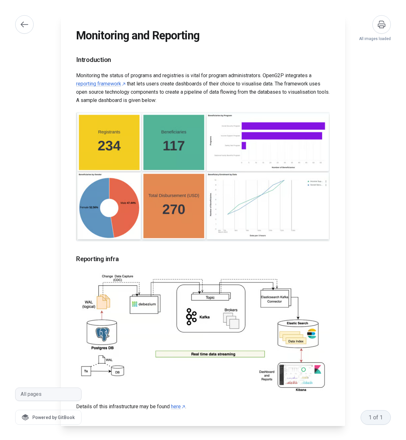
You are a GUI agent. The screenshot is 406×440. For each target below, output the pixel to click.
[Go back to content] (24, 24)
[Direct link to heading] (71, 60)
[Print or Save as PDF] (381, 24)
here (176, 406)
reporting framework (98, 84)
